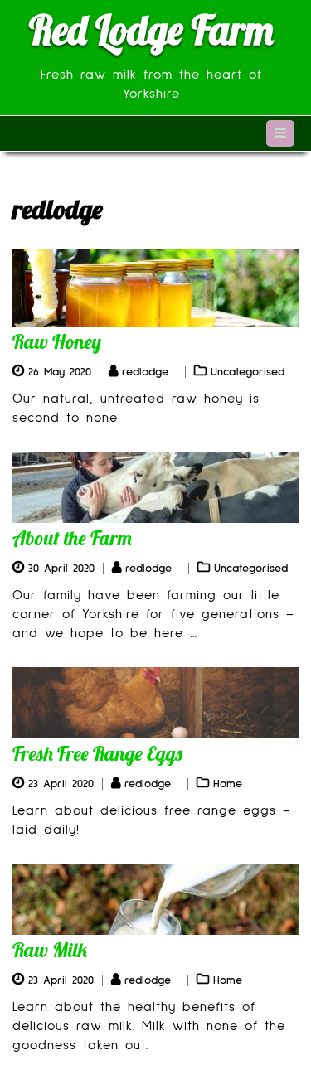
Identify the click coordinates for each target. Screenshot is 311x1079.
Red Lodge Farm (151, 30)
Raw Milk (49, 949)
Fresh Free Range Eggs (97, 753)
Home (227, 784)
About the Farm (72, 537)
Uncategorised (247, 372)
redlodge (145, 372)
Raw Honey (56, 341)
